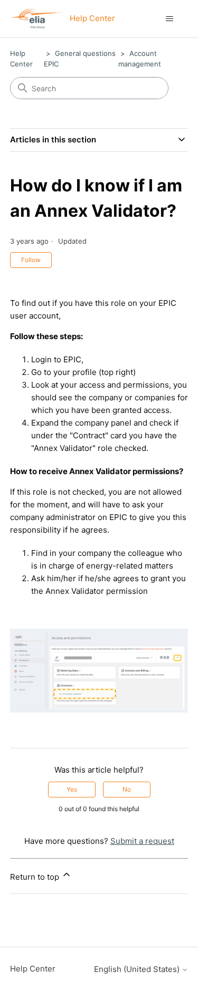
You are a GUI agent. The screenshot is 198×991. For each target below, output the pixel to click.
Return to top (35, 877)
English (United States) (138, 969)
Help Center (32, 969)
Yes (72, 789)
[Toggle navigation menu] (169, 19)
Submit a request (142, 841)
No (126, 789)
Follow (31, 260)
